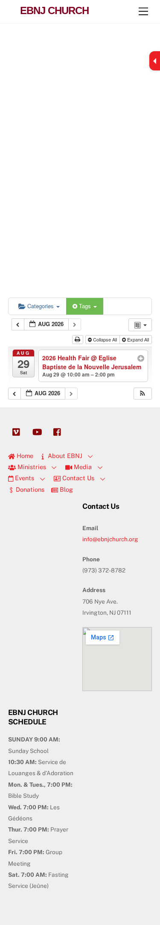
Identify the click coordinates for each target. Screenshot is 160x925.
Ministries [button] (31, 466)
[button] (142, 394)
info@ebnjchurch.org (110, 539)
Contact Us (77, 477)
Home (24, 455)
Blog (65, 489)
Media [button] (82, 466)
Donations (29, 489)
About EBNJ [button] (64, 455)
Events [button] (23, 477)
